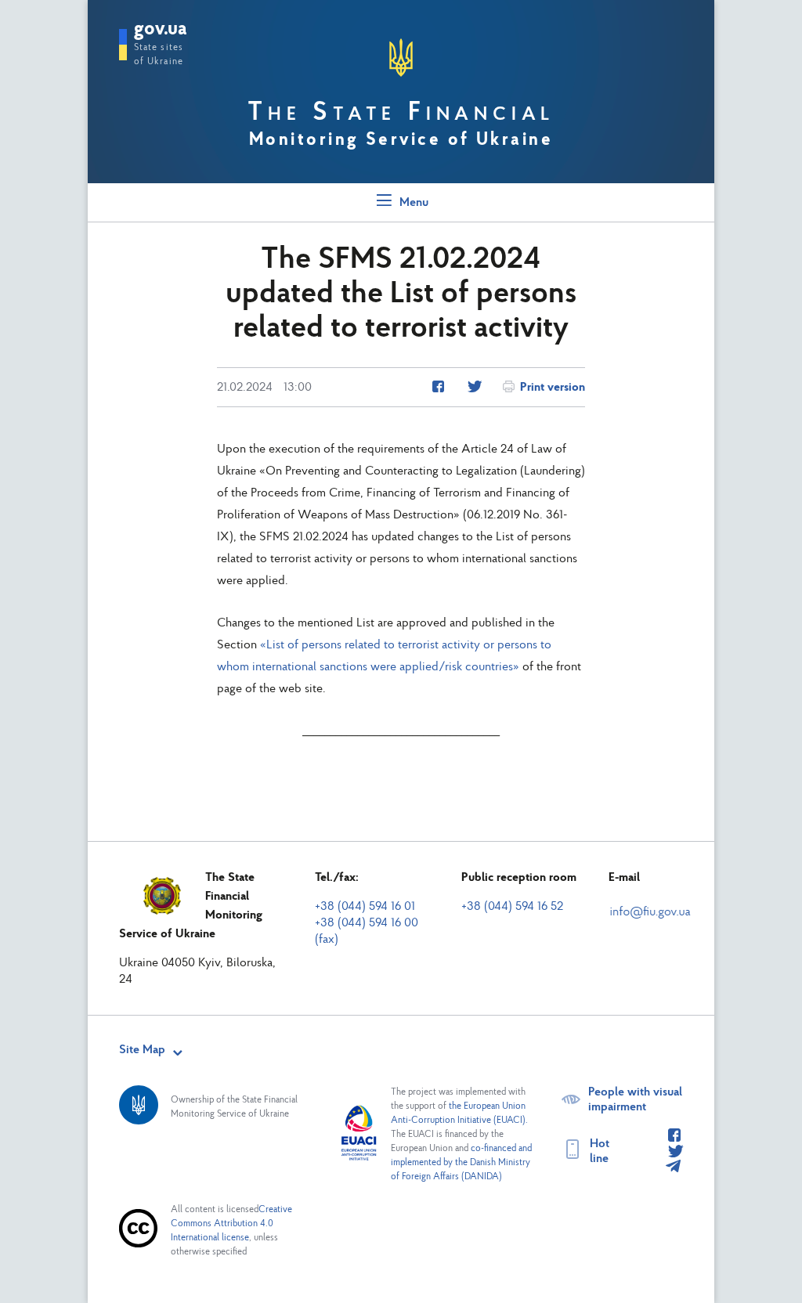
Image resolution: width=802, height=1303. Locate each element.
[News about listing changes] (438, 387)
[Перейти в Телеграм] (673, 1167)
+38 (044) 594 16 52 (512, 907)
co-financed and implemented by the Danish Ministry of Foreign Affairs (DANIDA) (461, 1163)
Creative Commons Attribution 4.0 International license (231, 1224)
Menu (412, 203)
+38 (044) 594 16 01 (365, 907)
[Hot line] (674, 1136)
